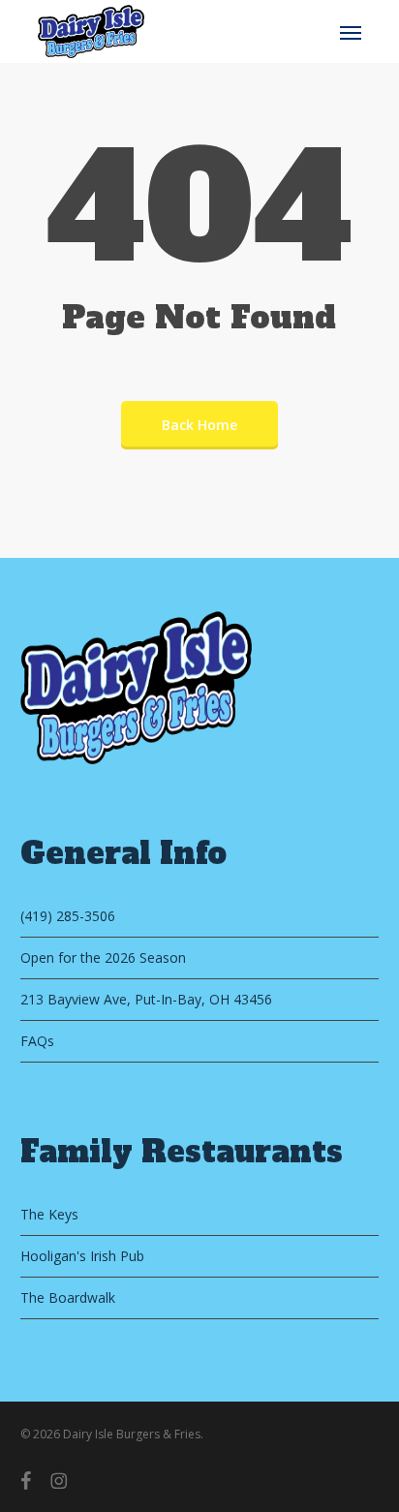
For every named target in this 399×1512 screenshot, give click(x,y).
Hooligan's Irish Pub (82, 1256)
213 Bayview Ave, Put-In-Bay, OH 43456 (146, 999)
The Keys (49, 1214)
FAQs (37, 1041)
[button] (350, 32)
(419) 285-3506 (67, 916)
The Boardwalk (67, 1297)
